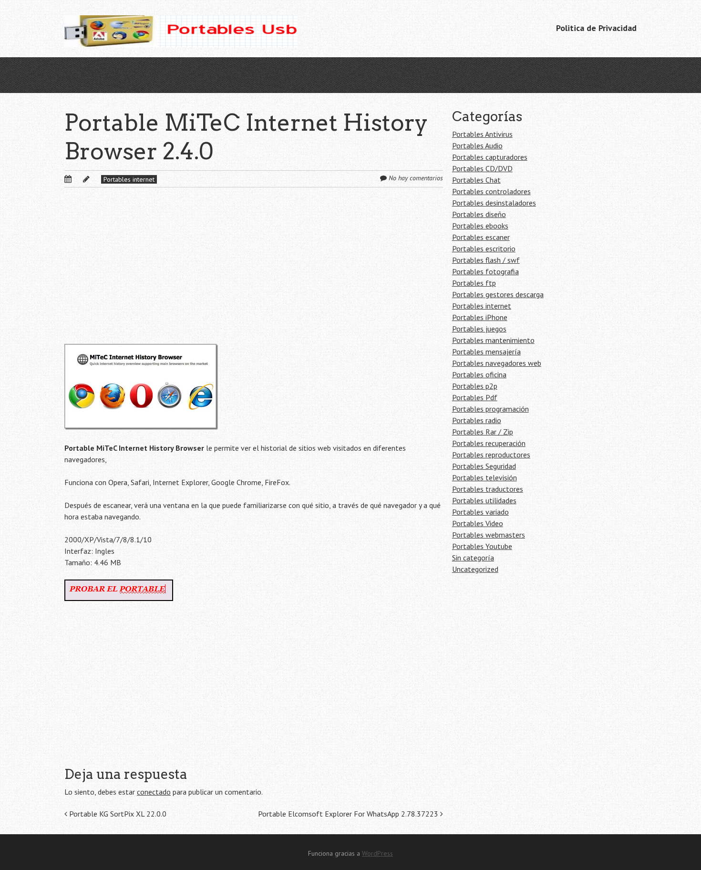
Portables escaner (481, 237)
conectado (154, 792)
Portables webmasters (488, 534)
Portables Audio (477, 145)
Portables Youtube (482, 546)
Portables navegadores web (496, 363)
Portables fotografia (485, 271)
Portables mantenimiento (493, 340)
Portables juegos (479, 328)
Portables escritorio (483, 248)
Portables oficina (479, 374)
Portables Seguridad (484, 466)
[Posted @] (78, 179)
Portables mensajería (486, 351)
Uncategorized (475, 569)
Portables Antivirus (482, 134)
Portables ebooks (480, 225)
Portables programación (490, 409)
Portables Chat (476, 180)
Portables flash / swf (486, 260)
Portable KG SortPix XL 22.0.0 (116, 813)
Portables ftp (474, 283)
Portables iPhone (479, 317)
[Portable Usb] (181, 28)
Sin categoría (473, 557)
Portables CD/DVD (482, 168)
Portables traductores (487, 489)
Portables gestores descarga (498, 294)
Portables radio (476, 420)
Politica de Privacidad (596, 27)
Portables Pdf (474, 397)
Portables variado (480, 512)
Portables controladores (491, 191)
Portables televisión (484, 477)
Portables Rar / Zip (482, 431)
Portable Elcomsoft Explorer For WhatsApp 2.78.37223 (349, 813)
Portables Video (477, 523)
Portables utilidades (484, 500)
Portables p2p (474, 386)
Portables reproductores (491, 454)
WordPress (377, 853)
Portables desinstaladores (494, 202)
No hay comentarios (416, 178)
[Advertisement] (253, 273)
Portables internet (129, 179)
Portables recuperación (489, 443)
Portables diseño (479, 214)
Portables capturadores (489, 157)
